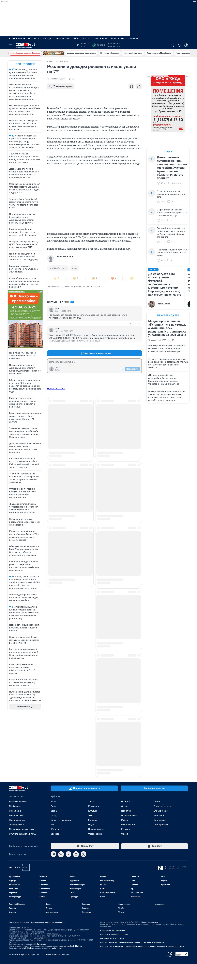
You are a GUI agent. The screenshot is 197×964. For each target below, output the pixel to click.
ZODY (113, 39)
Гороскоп (87, 39)
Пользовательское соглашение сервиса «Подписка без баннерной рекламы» (132, 889)
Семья (124, 780)
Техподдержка (16, 771)
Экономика (160, 766)
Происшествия (129, 762)
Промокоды (132, 39)
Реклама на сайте (18, 748)
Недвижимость (17, 39)
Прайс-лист (15, 753)
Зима (91, 748)
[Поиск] (172, 45)
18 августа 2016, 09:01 (56, 79)
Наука (91, 771)
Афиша (76, 39)
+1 (130, 346)
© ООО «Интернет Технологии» (55, 901)
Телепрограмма (61, 39)
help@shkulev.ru (28, 895)
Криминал (93, 753)
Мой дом (92, 766)
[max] (76, 801)
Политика (126, 757)
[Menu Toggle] (10, 45)
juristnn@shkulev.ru (74, 893)
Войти (57, 370)
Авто (53, 748)
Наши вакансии (17, 766)
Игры (121, 39)
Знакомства (34, 39)
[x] (83, 801)
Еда (52, 771)
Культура (92, 757)
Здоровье (56, 780)
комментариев (63, 86)
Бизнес (54, 753)
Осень (124, 753)
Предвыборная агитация (21, 776)
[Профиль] (186, 45)
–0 (138, 323)
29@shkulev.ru (40, 891)
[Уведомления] (179, 45)
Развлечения (128, 771)
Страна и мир (161, 757)
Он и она (125, 748)
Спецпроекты (161, 771)
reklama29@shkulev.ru (149, 869)
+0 (130, 323)
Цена (74, 268)
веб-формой (57, 895)
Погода (47, 39)
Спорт (157, 748)
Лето (90, 762)
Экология (159, 762)
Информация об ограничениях (113, 877)
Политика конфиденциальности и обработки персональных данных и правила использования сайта (142, 893)
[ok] (68, 801)
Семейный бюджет (57, 268)
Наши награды (16, 762)
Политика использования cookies (114, 881)
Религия (125, 776)
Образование (95, 780)
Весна (54, 757)
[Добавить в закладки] (131, 86)
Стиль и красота (162, 753)
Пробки (99, 45)
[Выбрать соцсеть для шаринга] (139, 86)
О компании (15, 757)
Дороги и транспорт (61, 766)
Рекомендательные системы (112, 885)
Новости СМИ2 (56, 388)
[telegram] (53, 801)
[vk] (61, 801)
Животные (56, 776)
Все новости (25, 64)
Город (54, 762)
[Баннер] (53, 53)
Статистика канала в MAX (22, 780)
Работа (124, 766)
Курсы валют (102, 39)
